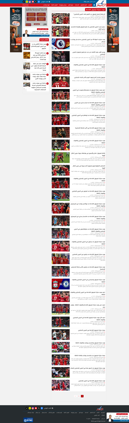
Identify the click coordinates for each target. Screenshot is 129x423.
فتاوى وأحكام (52, 413)
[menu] (27, 5)
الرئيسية (103, 413)
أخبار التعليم (84, 5)
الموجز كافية (54, 5)
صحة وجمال (44, 413)
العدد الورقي (44, 2)
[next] (75, 396)
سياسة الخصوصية (96, 419)
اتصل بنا (88, 419)
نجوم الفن (70, 5)
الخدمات (77, 5)
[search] (24, 5)
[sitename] (99, 408)
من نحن (103, 419)
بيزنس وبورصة (62, 5)
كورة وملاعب (46, 5)
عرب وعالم (38, 413)
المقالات (103, 415)
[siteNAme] (101, 3)
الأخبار (90, 5)
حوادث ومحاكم (31, 413)
